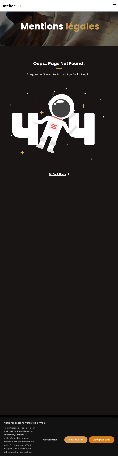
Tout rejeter (76, 439)
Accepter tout (101, 439)
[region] (59, 437)
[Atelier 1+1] (12, 6)
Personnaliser (50, 439)
